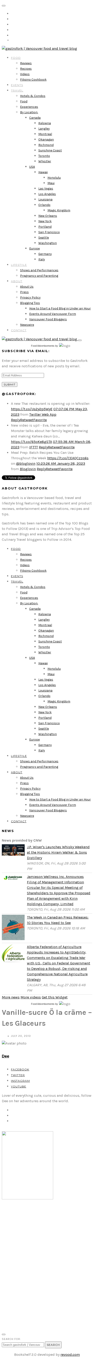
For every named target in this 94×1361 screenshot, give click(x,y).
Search (53, 1344)
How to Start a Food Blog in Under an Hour (60, 308)
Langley (44, 129)
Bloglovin (28, 469)
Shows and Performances (39, 270)
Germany (45, 254)
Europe (34, 248)
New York (45, 221)
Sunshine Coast (50, 150)
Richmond (46, 145)
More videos (31, 997)
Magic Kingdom (58, 210)
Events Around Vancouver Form (52, 314)
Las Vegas (45, 188)
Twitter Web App (42, 414)
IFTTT (33, 447)
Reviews (26, 63)
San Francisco (49, 232)
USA (32, 167)
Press (24, 292)
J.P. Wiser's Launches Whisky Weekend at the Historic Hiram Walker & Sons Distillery (58, 852)
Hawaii (43, 172)
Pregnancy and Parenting (39, 276)
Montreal (45, 134)
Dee (5, 1056)
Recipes (26, 69)
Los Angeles (47, 194)
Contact (18, 330)
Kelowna (44, 123)
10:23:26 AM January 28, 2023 (60, 463)
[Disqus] (47, 1267)
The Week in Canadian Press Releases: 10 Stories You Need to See (58, 920)
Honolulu (54, 178)
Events (17, 85)
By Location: (29, 112)
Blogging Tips (30, 303)
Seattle (43, 238)
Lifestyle (19, 265)
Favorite (40, 420)
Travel (17, 90)
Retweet (26, 420)
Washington (47, 243)
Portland (45, 227)
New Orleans (47, 216)
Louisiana (45, 199)
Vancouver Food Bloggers (48, 319)
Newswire (27, 325)
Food (16, 57)
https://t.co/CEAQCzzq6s (68, 458)
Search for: (11, 1339)
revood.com (70, 1354)
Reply (15, 420)
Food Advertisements (43, 345)
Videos (25, 74)
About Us (27, 287)
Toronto (44, 156)
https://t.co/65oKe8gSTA (31, 442)
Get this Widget (55, 997)
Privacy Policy (30, 297)
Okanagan (46, 139)
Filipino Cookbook (33, 80)
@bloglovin (25, 463)
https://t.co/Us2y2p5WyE (31, 409)
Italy (41, 259)
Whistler (44, 161)
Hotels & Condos (32, 96)
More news (11, 997)
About (16, 281)
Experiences (29, 107)
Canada (35, 118)
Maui (51, 183)
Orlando (44, 205)
